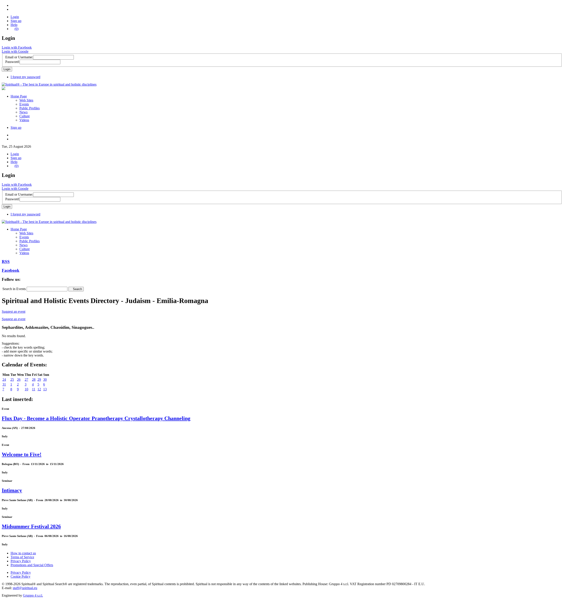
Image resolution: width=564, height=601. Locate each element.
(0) (17, 29)
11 (33, 389)
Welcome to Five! (21, 454)
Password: (12, 62)
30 (45, 379)
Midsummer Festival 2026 (31, 526)
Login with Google (15, 51)
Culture (24, 116)
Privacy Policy (21, 561)
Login (15, 17)
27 (26, 379)
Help (14, 25)
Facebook (10, 270)
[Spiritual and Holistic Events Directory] (49, 84)
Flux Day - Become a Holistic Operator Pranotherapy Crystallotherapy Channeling (96, 418)
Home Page (19, 96)
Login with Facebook (17, 47)
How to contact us (23, 553)
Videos (24, 120)
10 (26, 389)
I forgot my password (25, 77)
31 (4, 384)
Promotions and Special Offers (32, 565)
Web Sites (26, 100)
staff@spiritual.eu (25, 588)
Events (24, 104)
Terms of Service (22, 557)
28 (33, 379)
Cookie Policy (20, 576)
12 (39, 389)
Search (77, 289)
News (23, 112)
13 (45, 389)
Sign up (16, 21)
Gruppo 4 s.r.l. (33, 595)
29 (39, 379)
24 (4, 379)
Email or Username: (19, 57)
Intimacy (12, 490)
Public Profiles (29, 108)
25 (12, 379)
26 (18, 379)
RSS (6, 261)
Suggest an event (13, 311)
